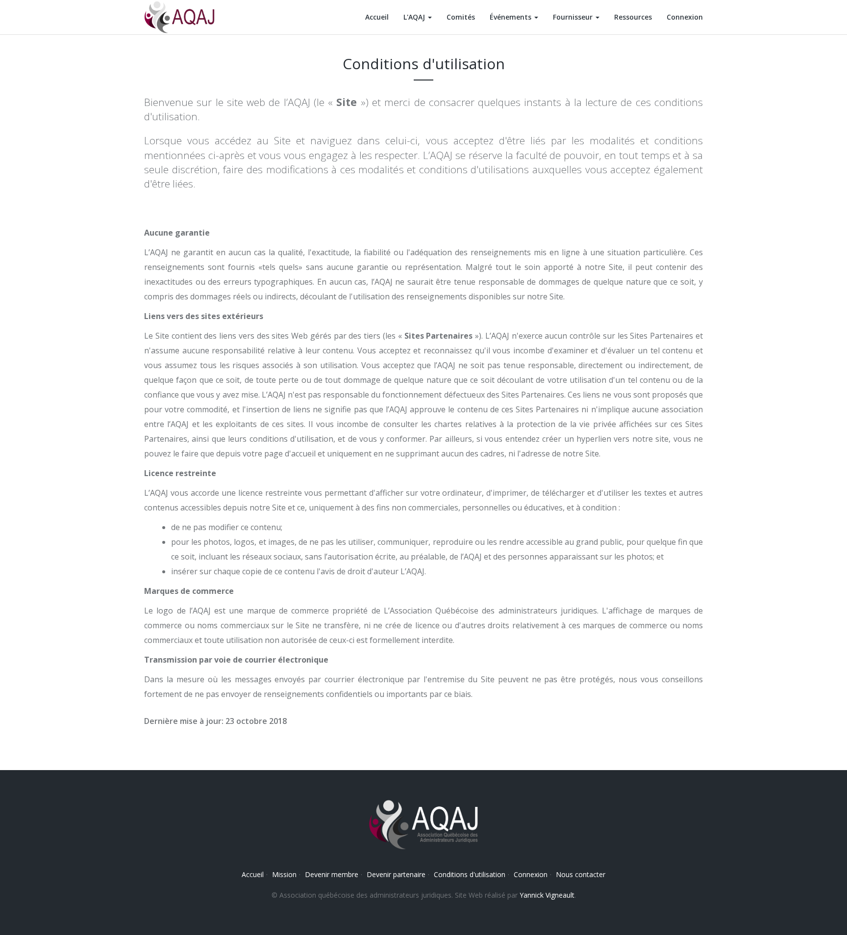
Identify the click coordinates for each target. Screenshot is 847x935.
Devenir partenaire (396, 874)
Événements (511, 17)
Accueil (377, 17)
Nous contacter (580, 874)
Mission (284, 874)
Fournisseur (574, 17)
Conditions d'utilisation (469, 874)
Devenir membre (331, 874)
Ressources (633, 17)
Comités (461, 17)
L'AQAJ (415, 17)
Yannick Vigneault (547, 895)
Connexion (685, 17)
